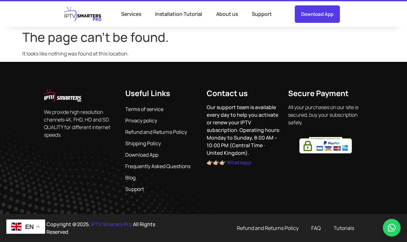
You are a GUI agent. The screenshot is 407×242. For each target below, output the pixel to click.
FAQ (316, 228)
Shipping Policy (143, 143)
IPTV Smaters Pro (111, 224)
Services (131, 13)
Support (262, 13)
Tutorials (344, 228)
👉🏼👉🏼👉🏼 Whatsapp (229, 162)
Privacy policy (141, 120)
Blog (130, 177)
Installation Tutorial (178, 13)
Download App (141, 154)
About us (227, 13)
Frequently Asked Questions (157, 166)
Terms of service (144, 109)
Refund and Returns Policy (156, 131)
